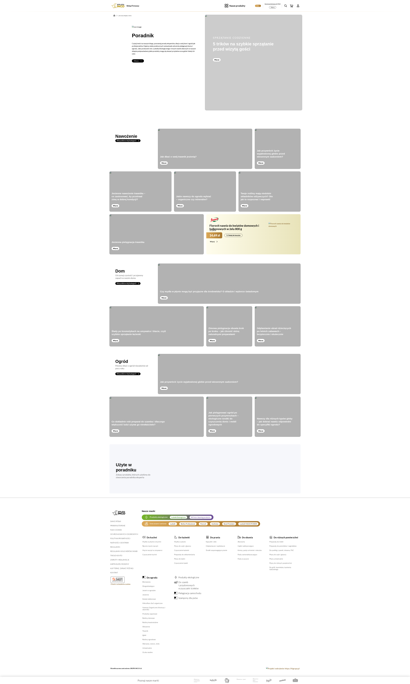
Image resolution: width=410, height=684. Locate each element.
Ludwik (172, 524)
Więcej (273, 7)
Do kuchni (152, 537)
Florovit (203, 524)
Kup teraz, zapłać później (121, 568)
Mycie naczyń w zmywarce (152, 550)
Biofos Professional (188, 524)
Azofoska (215, 524)
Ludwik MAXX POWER (248, 524)
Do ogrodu (152, 577)
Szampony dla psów (188, 598)
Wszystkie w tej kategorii (127, 140)
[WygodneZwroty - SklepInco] (117, 579)
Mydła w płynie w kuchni (151, 542)
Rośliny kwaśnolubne (150, 622)
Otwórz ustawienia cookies (120, 584)
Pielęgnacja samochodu (189, 593)
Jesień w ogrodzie (149, 590)
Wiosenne (146, 627)
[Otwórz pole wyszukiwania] (285, 5)
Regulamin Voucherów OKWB (123, 551)
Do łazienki (184, 537)
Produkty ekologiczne (188, 577)
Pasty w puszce (243, 559)
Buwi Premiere (229, 524)
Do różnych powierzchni (286, 537)
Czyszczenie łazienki (181, 550)
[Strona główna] (118, 5)
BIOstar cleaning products (200, 517)
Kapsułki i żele (211, 542)
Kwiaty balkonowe (149, 599)
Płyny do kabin (179, 559)
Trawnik (145, 631)
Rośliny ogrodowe (149, 639)
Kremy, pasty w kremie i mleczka (250, 550)
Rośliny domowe (148, 618)
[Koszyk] (291, 5)
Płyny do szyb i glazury (182, 546)
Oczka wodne (147, 652)
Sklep (257, 6)
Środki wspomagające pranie (216, 550)
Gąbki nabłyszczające (246, 546)
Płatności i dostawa (119, 543)
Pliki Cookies (116, 530)
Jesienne (145, 595)
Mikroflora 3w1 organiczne (152, 603)
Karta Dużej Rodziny (119, 564)
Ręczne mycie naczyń (150, 546)
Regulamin (115, 547)
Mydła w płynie (180, 542)
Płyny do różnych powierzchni (280, 563)
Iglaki (144, 635)
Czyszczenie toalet (181, 563)
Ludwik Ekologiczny (178, 517)
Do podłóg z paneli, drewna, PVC (281, 550)
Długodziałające (148, 586)
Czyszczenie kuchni (149, 554)
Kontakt (114, 573)
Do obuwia (247, 537)
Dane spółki (115, 521)
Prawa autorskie (117, 526)
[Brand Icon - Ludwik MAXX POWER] (198, 680)
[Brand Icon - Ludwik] (241, 680)
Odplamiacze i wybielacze (215, 546)
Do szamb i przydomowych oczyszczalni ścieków (188, 585)
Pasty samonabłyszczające (247, 554)
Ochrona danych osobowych (124, 534)
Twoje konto (116, 555)
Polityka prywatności (120, 538)
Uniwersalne (147, 648)
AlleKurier (120, 581)
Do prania (215, 537)
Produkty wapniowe (149, 614)
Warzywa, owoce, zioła (150, 644)
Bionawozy (146, 582)
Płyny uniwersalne (276, 559)
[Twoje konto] (298, 5)
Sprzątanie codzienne (232, 37)
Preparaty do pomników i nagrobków (283, 546)
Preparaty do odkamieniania (184, 554)
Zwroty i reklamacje (119, 560)
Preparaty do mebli (276, 542)
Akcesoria (241, 542)
